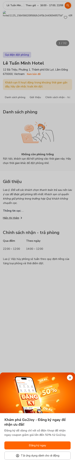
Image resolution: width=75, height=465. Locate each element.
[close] (70, 377)
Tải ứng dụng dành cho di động (40, 456)
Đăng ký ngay (37, 445)
